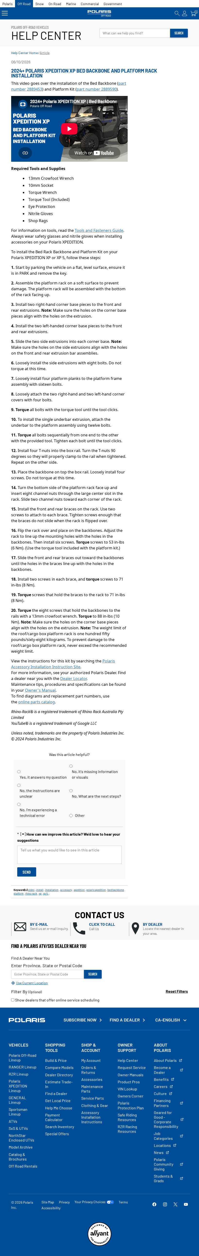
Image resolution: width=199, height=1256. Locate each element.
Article (45, 53)
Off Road (24, 4)
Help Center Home (24, 53)
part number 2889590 (96, 89)
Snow (39, 4)
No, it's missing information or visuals (95, 774)
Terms (123, 1202)
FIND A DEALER (125, 1019)
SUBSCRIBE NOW (80, 1019)
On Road (55, 4)
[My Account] (184, 13)
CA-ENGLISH (168, 1019)
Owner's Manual (40, 690)
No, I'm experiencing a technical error (38, 812)
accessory (66, 889)
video (31, 889)
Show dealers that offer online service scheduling (57, 1000)
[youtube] (186, 1204)
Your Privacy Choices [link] (90, 1202)
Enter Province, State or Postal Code (46, 965)
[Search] (177, 13)
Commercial (90, 4)
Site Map (47, 1202)
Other (80, 815)
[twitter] (175, 1204)
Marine (71, 4)
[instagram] (165, 1204)
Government (113, 4)
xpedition (79, 889)
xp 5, (46, 893)
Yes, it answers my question (43, 777)
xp (40, 893)
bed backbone (116, 889)
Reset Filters (177, 991)
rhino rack (31, 893)
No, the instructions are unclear (40, 793)
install (39, 889)
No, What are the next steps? (96, 796)
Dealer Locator (73, 678)
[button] (42, 926)
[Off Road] (100, 13)
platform (19, 893)
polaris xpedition (96, 889)
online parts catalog (36, 702)
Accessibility (50, 1208)
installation (51, 889)
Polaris (7, 4)
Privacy (64, 1202)
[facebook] (154, 1204)
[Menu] (4, 13)
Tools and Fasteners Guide (99, 230)
